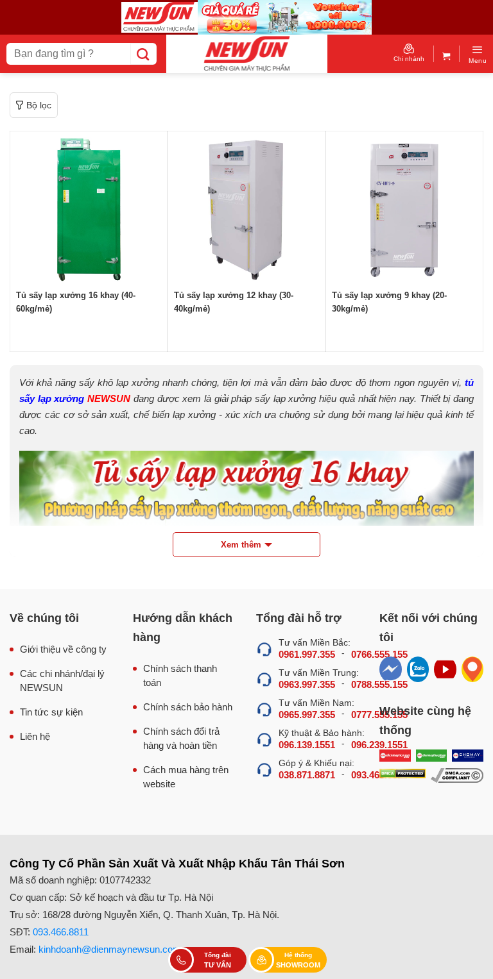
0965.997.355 (307, 714)
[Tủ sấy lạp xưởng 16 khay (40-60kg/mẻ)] (88, 209)
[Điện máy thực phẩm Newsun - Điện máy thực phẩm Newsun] (246, 54)
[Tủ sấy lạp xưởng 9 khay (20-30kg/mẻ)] (404, 209)
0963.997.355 (307, 684)
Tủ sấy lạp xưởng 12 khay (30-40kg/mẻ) (233, 302)
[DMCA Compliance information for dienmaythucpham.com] (457, 775)
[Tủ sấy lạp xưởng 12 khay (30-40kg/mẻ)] (246, 209)
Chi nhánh (409, 58)
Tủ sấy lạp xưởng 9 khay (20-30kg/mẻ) (389, 302)
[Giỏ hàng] (446, 54)
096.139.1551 (307, 744)
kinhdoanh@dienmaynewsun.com (110, 949)
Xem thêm (241, 544)
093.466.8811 (61, 931)
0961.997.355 (307, 654)
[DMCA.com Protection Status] (402, 775)
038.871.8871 (307, 774)
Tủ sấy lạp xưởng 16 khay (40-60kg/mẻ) (75, 302)
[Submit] (143, 54)
